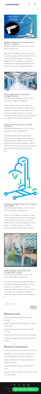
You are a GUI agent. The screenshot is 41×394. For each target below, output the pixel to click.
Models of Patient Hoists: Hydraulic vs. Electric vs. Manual (19, 43)
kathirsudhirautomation (14, 46)
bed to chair (8, 101)
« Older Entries (9, 304)
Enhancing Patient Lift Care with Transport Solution (16, 95)
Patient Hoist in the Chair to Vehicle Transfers (18, 125)
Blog (5, 49)
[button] (25, 389)
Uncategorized (13, 49)
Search (33, 307)
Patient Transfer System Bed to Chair (24, 350)
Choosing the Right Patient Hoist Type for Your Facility (20, 205)
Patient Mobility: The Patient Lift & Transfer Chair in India (17, 271)
